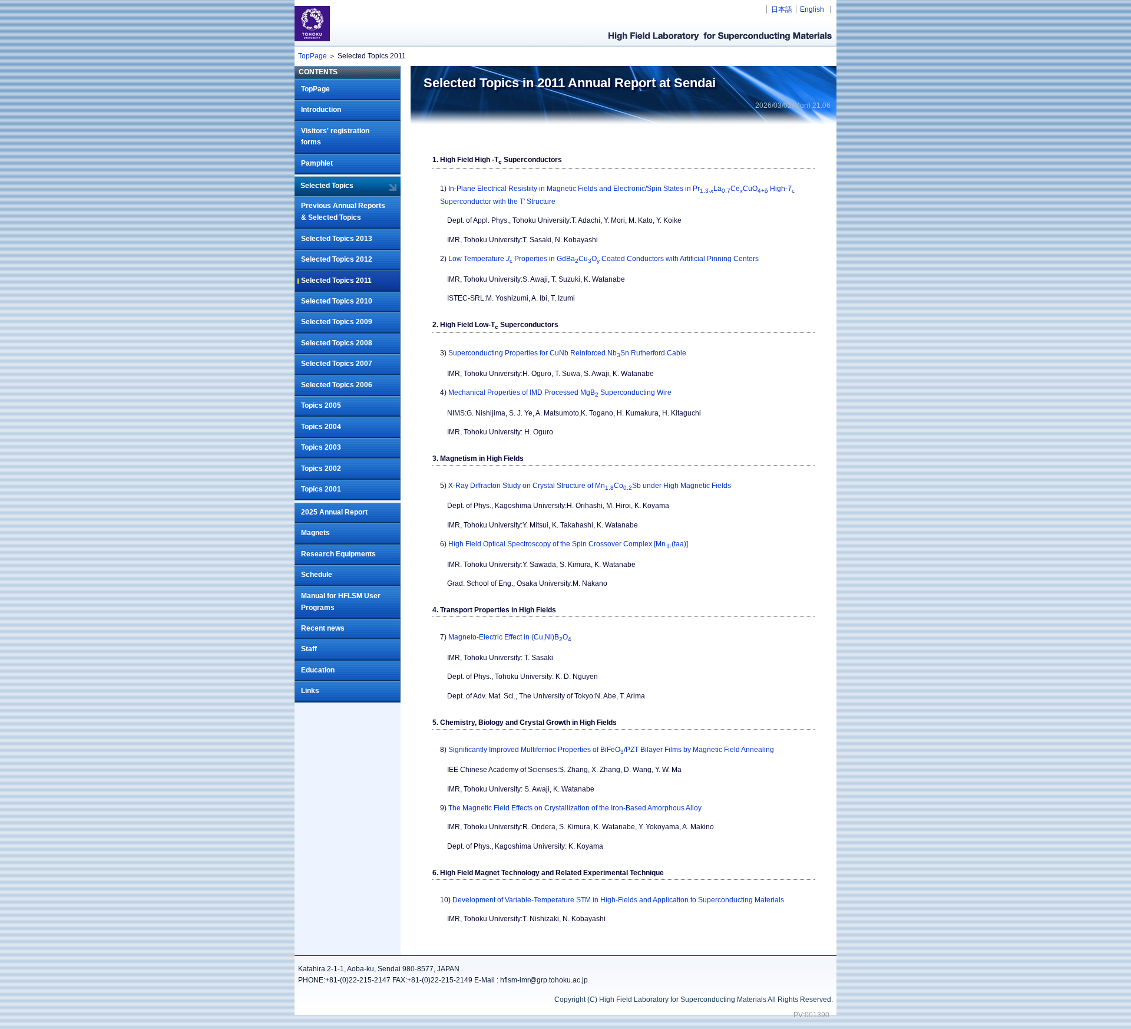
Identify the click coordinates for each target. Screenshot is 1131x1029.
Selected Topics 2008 (336, 343)
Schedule (316, 574)
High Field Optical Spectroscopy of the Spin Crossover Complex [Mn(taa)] (568, 544)
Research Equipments (338, 554)
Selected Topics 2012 (336, 259)
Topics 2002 (321, 468)
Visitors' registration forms (335, 137)
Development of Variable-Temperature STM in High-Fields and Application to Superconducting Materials (618, 900)
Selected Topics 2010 (336, 301)
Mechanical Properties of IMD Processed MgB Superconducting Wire (560, 392)
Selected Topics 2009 (336, 322)
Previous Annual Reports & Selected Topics (343, 212)
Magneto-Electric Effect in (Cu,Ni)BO (509, 637)
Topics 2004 (321, 427)
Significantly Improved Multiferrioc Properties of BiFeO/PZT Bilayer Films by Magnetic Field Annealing (611, 750)
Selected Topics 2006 (336, 385)
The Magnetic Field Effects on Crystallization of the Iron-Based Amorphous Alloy (575, 808)
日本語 (781, 9)
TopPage (312, 56)
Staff (309, 649)
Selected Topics (326, 186)
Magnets (315, 533)
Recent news (323, 628)
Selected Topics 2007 (336, 364)
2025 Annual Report (334, 512)
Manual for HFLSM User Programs (341, 602)
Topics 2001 (321, 489)
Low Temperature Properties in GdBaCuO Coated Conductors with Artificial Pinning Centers (603, 259)
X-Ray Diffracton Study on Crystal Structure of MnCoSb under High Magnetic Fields (589, 485)
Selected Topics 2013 (336, 239)
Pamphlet (317, 163)
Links (310, 691)
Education (318, 670)
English (812, 9)
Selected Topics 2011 (336, 280)
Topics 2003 (321, 447)
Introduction (321, 109)
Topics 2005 (321, 405)
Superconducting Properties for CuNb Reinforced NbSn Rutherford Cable (567, 353)
